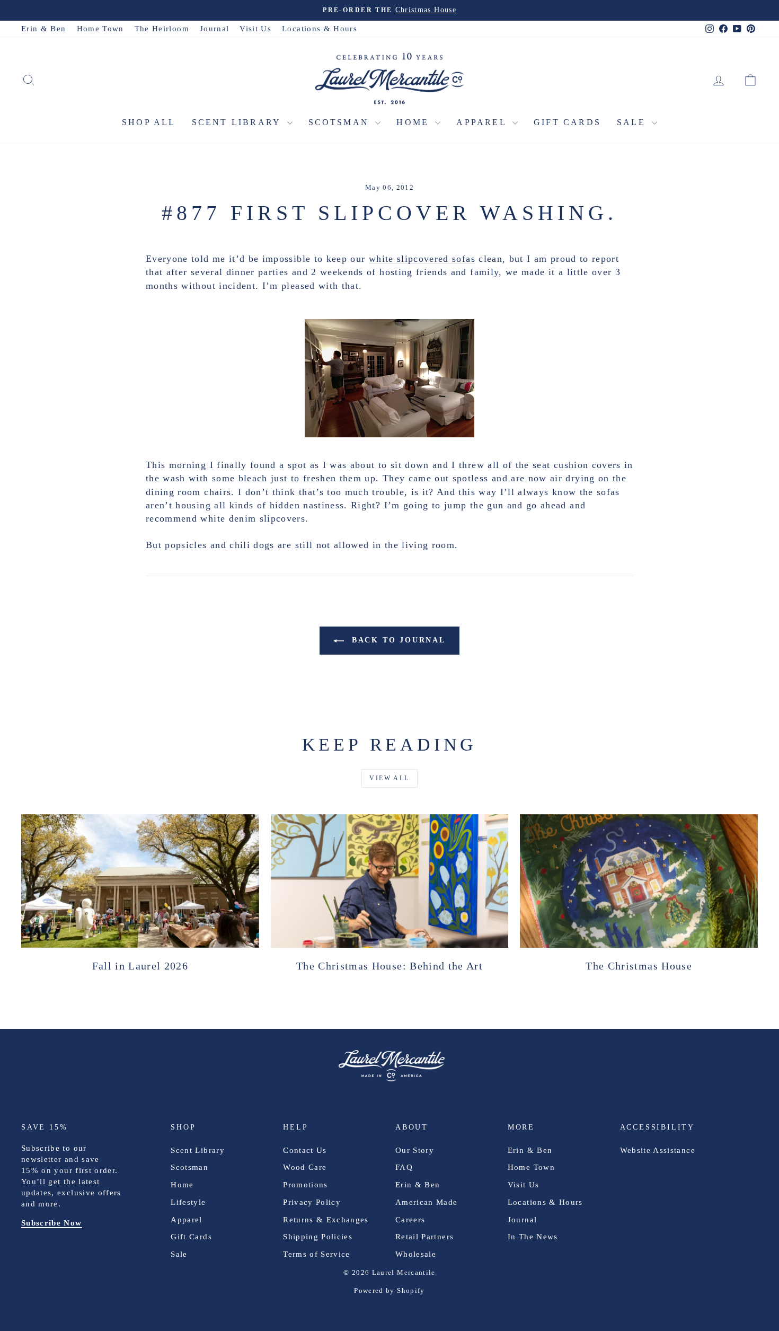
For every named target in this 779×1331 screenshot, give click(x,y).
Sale (633, 122)
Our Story (414, 1150)
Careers (410, 1219)
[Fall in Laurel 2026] (140, 881)
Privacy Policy (312, 1202)
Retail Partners (424, 1236)
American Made (426, 1202)
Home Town (100, 28)
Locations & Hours (319, 28)
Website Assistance (657, 1150)
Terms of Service (316, 1254)
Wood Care (304, 1167)
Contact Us (305, 1150)
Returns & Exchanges (326, 1219)
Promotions (305, 1184)
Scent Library (238, 122)
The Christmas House (639, 966)
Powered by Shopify (389, 1290)
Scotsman (340, 122)
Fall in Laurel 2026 (140, 966)
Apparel (483, 122)
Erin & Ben (43, 28)
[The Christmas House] (639, 881)
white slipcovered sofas (422, 258)
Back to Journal (397, 640)
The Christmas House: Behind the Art (389, 966)
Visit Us (255, 28)
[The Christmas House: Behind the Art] (390, 881)
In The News (533, 1236)
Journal (214, 28)
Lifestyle (188, 1202)
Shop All (149, 122)
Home (414, 122)
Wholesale (415, 1254)
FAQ (404, 1167)
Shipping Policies (317, 1236)
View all (389, 778)
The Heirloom (162, 28)
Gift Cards (567, 122)
